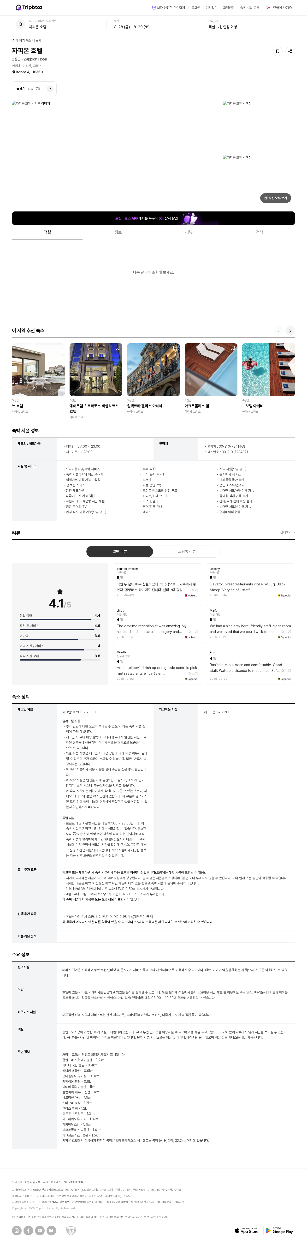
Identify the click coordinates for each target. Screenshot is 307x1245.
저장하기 (278, 51)
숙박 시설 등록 (249, 8)
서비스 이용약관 (52, 1182)
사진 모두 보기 (278, 198)
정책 (260, 232)
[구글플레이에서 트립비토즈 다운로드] (279, 1230)
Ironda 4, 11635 (28, 72)
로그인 (195, 8)
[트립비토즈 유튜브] (40, 1230)
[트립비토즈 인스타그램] (17, 1230)
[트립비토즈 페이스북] (28, 1230)
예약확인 (211, 7)
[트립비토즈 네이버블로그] (51, 1230)
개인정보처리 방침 (73, 1182)
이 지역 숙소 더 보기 (28, 40)
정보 (118, 232)
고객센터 (229, 8)
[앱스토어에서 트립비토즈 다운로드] (246, 1230)
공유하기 (290, 51)
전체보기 (286, 532)
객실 (47, 232)
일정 (116, 20)
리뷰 (189, 232)
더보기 (193, 590)
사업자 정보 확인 (61, 1202)
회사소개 (17, 1182)
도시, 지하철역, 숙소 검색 (42, 20)
